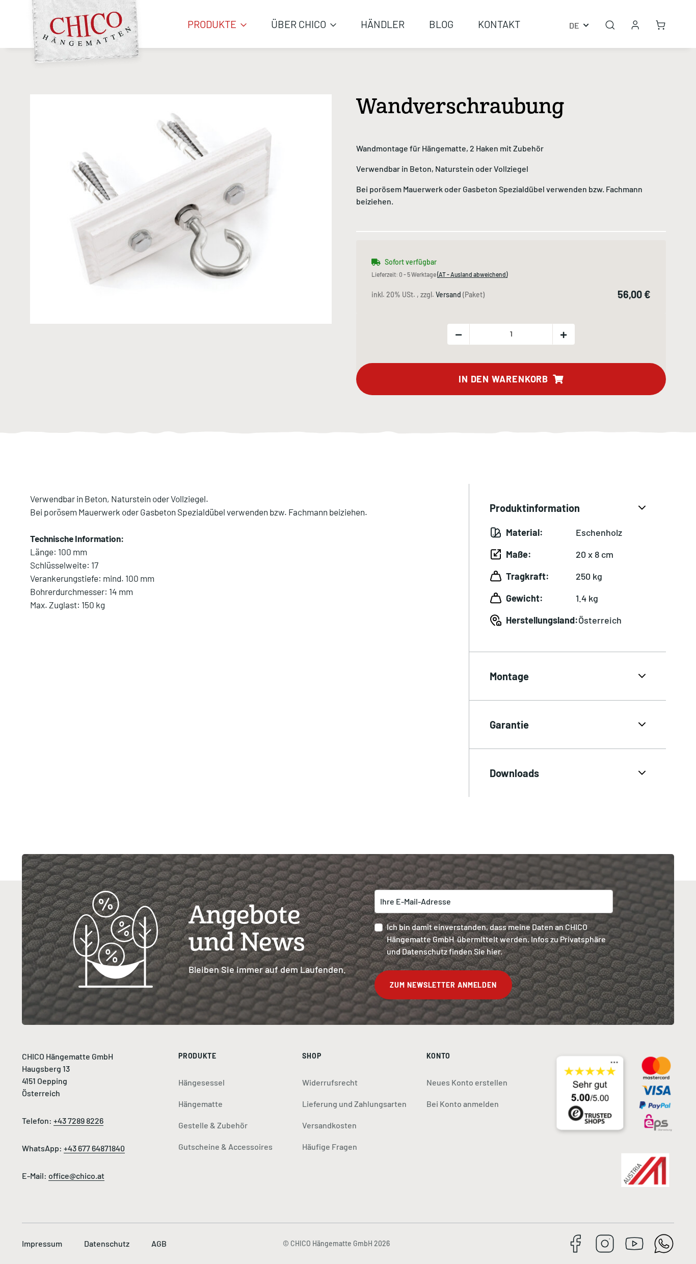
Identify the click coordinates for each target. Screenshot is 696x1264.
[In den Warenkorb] (38, 88)
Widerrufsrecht (330, 1082)
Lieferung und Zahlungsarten (354, 1103)
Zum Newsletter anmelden (443, 985)
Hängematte (200, 1103)
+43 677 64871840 (94, 1148)
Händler (383, 24)
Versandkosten (329, 1125)
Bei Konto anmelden (462, 1103)
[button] (635, 24)
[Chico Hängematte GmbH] (86, 18)
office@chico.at (76, 1175)
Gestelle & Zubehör (213, 1125)
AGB (159, 1243)
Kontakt (499, 24)
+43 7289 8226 (78, 1120)
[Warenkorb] (660, 24)
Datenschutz (107, 1243)
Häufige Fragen (329, 1146)
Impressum (43, 1243)
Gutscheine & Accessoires (225, 1146)
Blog (441, 24)
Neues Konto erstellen (466, 1082)
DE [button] (574, 25)
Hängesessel (201, 1082)
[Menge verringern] (458, 334)
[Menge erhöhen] (563, 334)
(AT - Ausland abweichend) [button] (472, 274)
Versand (449, 294)
